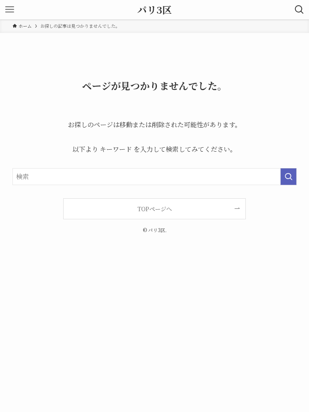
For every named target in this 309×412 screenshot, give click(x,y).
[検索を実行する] (288, 176)
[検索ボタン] (299, 9)
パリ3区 (154, 9)
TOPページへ (155, 208)
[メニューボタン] (9, 9)
